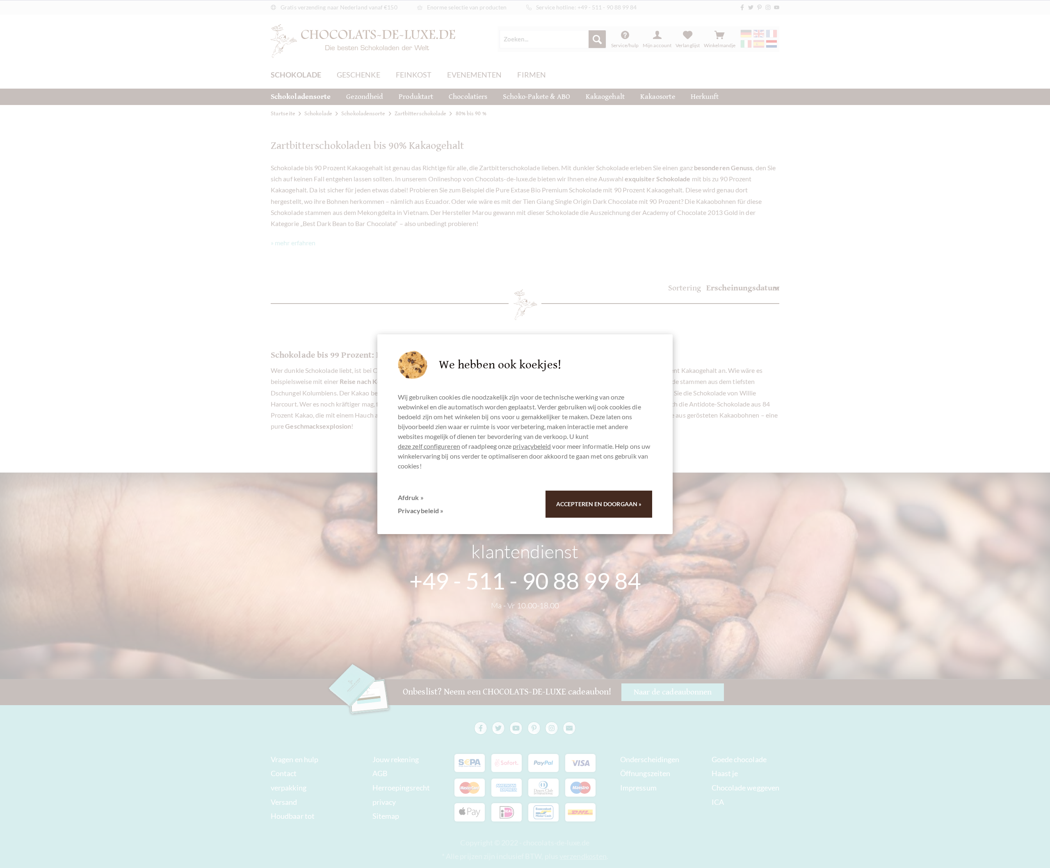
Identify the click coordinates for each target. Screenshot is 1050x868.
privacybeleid (532, 446)
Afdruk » (411, 497)
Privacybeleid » (420, 510)
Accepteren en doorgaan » (598, 503)
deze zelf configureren (429, 446)
